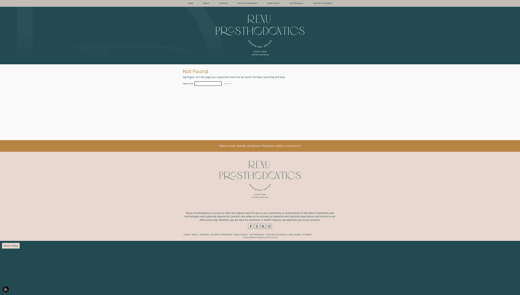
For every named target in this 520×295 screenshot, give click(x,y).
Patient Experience (248, 3)
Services (223, 3)
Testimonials (296, 3)
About (206, 3)
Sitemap (307, 234)
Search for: (188, 83)
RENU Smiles (273, 3)
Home (191, 3)
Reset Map (11, 245)
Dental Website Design (252, 237)
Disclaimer (295, 234)
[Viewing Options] (5, 289)
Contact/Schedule (322, 3)
